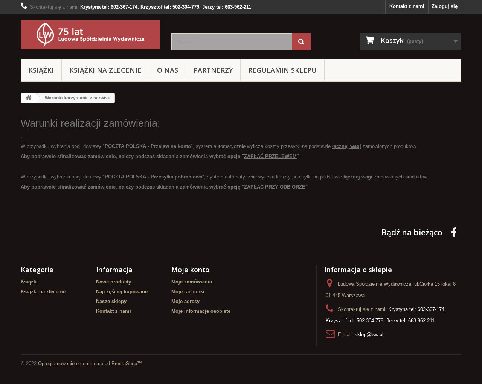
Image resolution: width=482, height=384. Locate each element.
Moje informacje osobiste (200, 311)
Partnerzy (213, 70)
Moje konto (190, 269)
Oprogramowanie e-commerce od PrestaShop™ (90, 363)
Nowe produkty (113, 282)
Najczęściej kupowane (122, 291)
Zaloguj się (445, 6)
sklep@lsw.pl (369, 334)
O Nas (167, 70)
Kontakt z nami (406, 6)
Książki (41, 70)
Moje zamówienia (191, 282)
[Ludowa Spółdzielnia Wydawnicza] (90, 34)
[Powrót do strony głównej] (28, 98)
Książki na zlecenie (105, 70)
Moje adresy (185, 301)
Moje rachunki (187, 291)
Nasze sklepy (111, 301)
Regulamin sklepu (282, 70)
